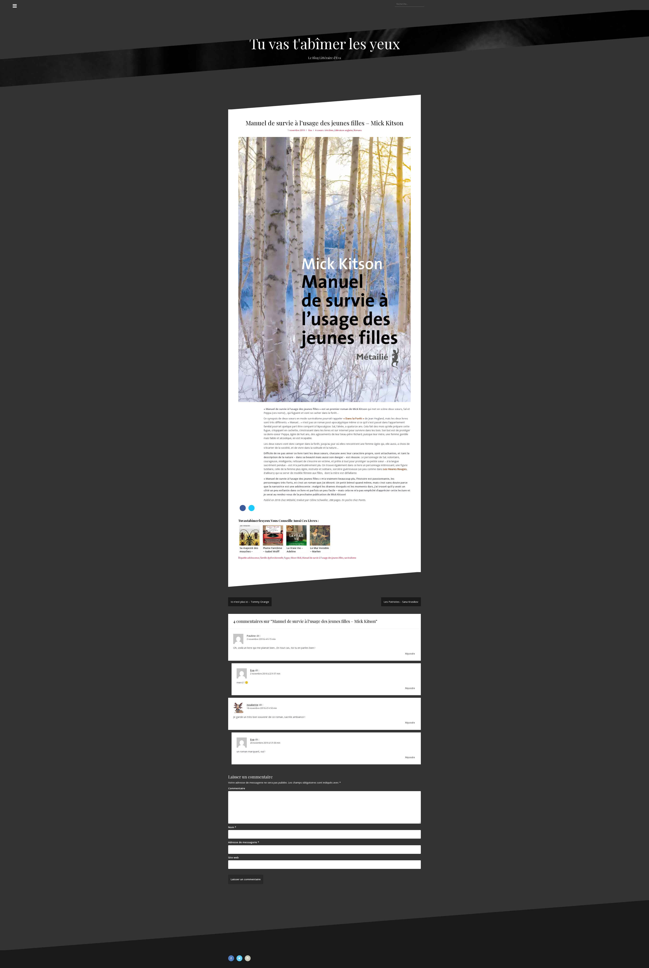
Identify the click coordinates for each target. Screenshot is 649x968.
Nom (232, 827)
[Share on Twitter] (251, 510)
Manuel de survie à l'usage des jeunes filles (322, 557)
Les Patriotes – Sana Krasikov (401, 601)
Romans (358, 130)
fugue (287, 557)
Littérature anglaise (343, 130)
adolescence (253, 557)
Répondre (410, 653)
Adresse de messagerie (243, 842)
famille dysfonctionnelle (271, 557)
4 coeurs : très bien (324, 130)
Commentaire (236, 788)
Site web (233, 857)
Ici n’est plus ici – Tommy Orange (250, 601)
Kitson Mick (296, 557)
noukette (252, 704)
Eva (310, 130)
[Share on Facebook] (243, 510)
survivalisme (350, 557)
